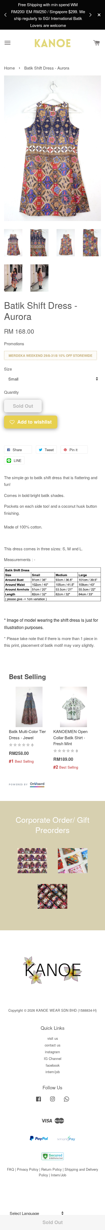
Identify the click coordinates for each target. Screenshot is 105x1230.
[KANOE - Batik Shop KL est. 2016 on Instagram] (52, 1101)
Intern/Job (58, 1174)
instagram (52, 1051)
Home (9, 68)
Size (8, 369)
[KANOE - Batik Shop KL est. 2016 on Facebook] (38, 1101)
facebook (53, 1065)
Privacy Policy (27, 1169)
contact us (52, 1045)
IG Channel (52, 1058)
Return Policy (51, 1169)
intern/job (53, 1071)
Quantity (11, 392)
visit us (52, 1038)
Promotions (14, 343)
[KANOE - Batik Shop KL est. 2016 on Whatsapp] (66, 1101)
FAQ (10, 1169)
